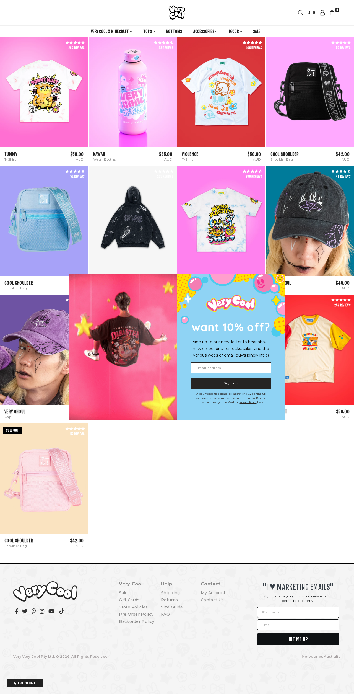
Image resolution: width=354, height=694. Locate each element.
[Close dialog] (280, 278)
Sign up (231, 383)
